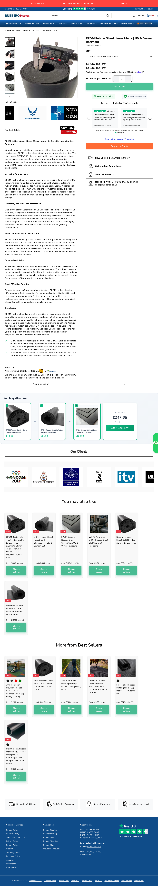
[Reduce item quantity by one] (116, 79)
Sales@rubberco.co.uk (95, 843)
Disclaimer (10, 848)
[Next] (10, 96)
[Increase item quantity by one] (128, 79)
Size (88, 51)
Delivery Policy (12, 833)
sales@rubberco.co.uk (142, 9)
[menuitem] (14, 23)
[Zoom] (47, 67)
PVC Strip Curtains (112, 881)
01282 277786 (122, 182)
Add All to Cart (119, 428)
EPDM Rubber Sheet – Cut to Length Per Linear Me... (16, 431)
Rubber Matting (50, 833)
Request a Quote (119, 146)
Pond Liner (75, 881)
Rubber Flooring (50, 830)
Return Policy (12, 845)
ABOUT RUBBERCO (37, 4)
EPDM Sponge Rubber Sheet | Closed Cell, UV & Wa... (86, 431)
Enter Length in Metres (98, 78)
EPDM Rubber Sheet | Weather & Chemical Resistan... (52, 431)
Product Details (92, 46)
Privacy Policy (12, 841)
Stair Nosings (126, 881)
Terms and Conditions (15, 837)
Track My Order (13, 852)
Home (7, 30)
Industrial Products (51, 848)
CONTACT (124, 4)
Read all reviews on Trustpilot (119, 139)
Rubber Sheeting (50, 841)
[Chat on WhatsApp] (155, 443)
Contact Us (11, 864)
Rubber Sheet (87, 881)
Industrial (98, 881)
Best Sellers (16, 30)
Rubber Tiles (48, 837)
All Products (11, 867)
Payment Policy (13, 856)
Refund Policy (12, 830)
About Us (10, 860)
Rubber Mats (48, 845)
